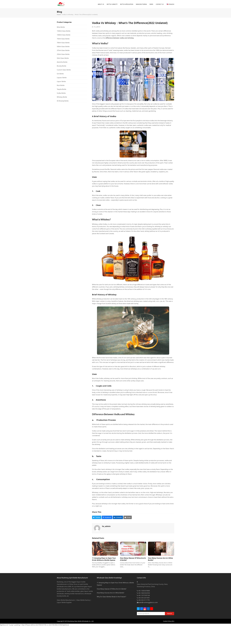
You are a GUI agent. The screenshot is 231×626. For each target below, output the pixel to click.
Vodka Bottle (61, 93)
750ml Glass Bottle (63, 39)
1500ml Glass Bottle (63, 31)
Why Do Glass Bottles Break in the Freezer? (111, 597)
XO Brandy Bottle (62, 101)
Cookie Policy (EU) (168, 621)
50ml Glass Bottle (63, 58)
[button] (96, 517)
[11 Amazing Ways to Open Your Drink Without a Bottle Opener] (105, 549)
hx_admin (97, 27)
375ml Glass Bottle (63, 50)
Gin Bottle (60, 74)
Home (59, 14)
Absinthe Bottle (62, 62)
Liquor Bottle (61, 81)
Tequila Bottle (61, 89)
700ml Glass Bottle (63, 43)
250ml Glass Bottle (63, 54)
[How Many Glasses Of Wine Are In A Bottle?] (133, 549)
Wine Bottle (61, 27)
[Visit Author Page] (97, 528)
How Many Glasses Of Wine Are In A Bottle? (111, 589)
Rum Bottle (60, 85)
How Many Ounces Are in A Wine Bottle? (110, 593)
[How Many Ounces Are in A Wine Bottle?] (161, 549)
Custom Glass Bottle (64, 70)
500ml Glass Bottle (63, 47)
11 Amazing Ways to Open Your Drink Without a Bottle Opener (104, 559)
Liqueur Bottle (62, 78)
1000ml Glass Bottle (63, 35)
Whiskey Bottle (62, 97)
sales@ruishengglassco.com (148, 602)
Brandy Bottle (61, 66)
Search (169, 614)
